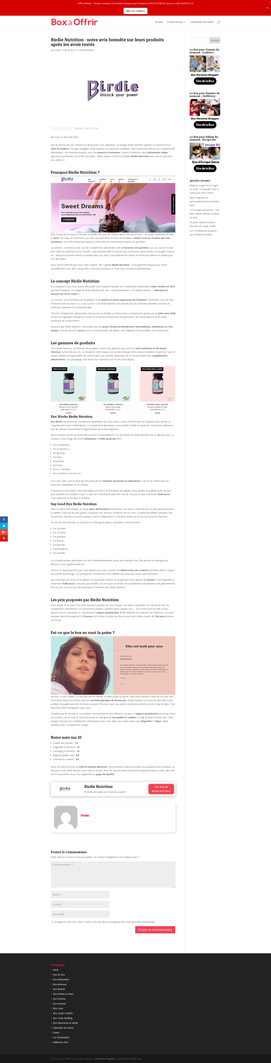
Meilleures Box (60, 1042)
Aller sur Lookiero (135, 10)
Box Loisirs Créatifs (63, 1013)
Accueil (159, 22)
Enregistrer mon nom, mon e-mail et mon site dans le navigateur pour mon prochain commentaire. (105, 921)
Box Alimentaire (61, 979)
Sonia (57, 49)
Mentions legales (105, 1058)
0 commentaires (85, 49)
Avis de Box (69, 49)
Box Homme (59, 1003)
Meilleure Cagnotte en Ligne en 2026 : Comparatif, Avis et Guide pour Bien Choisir (204, 189)
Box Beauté (59, 989)
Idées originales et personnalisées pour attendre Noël (204, 201)
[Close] (267, 8)
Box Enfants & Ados (63, 993)
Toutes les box (175, 22)
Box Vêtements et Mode (65, 1022)
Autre (55, 969)
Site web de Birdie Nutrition (161, 789)
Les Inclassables (61, 1037)
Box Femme (59, 998)
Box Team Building (62, 1018)
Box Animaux (59, 984)
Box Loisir (58, 1008)
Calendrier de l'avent (63, 1027)
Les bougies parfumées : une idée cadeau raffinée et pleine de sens (205, 213)
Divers (56, 1032)
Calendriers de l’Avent (202, 22)
